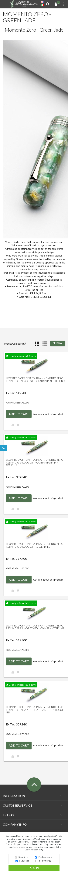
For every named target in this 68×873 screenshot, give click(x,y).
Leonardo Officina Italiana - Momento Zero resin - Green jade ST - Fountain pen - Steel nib (35, 627)
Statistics (24, 860)
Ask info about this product (48, 414)
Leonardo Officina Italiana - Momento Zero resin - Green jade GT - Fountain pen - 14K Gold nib (34, 462)
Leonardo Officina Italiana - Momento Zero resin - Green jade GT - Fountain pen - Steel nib (35, 379)
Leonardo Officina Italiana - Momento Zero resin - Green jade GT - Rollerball (34, 545)
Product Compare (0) (14, 343)
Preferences (45, 857)
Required (24, 857)
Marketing (45, 860)
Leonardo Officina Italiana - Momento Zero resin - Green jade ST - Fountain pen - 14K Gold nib (35, 710)
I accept (34, 867)
